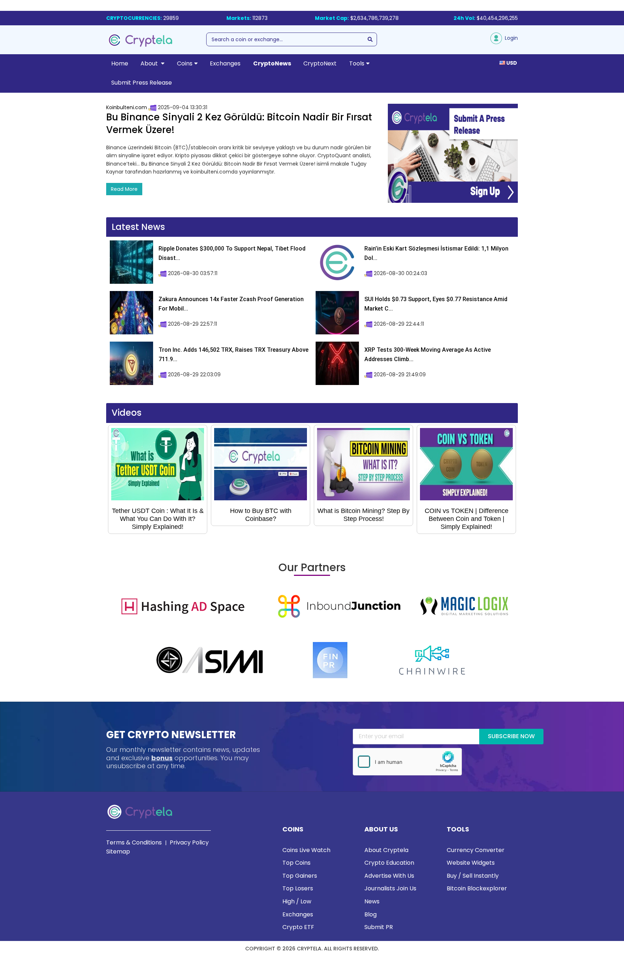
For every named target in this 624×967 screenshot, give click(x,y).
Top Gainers (299, 876)
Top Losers (297, 888)
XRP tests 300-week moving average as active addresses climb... (427, 354)
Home (119, 63)
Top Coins (296, 863)
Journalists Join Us (390, 888)
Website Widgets (471, 863)
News (372, 901)
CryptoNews (272, 63)
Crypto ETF (298, 927)
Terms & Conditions (134, 842)
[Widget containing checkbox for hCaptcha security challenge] (407, 761)
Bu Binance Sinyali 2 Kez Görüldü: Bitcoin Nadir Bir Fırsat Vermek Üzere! (239, 123)
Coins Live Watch (306, 850)
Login (510, 38)
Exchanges (225, 63)
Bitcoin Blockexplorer (477, 888)
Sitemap (118, 851)
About (149, 63)
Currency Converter (475, 850)
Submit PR (378, 927)
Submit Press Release (141, 82)
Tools (356, 63)
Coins (184, 63)
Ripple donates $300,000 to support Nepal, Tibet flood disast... (232, 253)
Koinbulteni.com (126, 107)
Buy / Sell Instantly (473, 876)
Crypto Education (389, 863)
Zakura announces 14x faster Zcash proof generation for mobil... (231, 304)
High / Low (296, 901)
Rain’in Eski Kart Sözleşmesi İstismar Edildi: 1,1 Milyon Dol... (436, 253)
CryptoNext (320, 63)
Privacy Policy (189, 842)
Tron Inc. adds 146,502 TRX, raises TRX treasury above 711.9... (233, 354)
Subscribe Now (511, 736)
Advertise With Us (389, 876)
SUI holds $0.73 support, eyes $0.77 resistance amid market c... (435, 304)
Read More (124, 189)
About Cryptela (386, 850)
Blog (370, 914)
